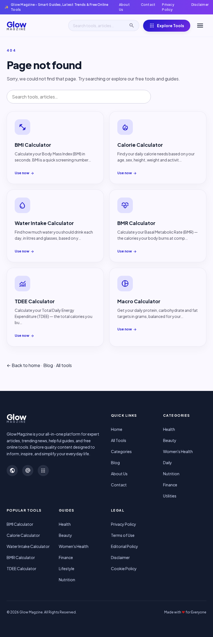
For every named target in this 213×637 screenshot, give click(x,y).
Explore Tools (166, 25)
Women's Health (178, 451)
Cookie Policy (124, 568)
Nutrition (171, 473)
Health (169, 429)
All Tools (118, 440)
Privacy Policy (168, 7)
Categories (121, 451)
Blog (48, 365)
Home (116, 429)
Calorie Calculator (23, 535)
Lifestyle (66, 568)
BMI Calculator (20, 524)
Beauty (169, 440)
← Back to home (23, 365)
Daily (167, 462)
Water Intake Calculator (28, 546)
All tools (64, 365)
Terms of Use (123, 535)
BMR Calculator (21, 557)
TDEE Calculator (21, 568)
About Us (124, 7)
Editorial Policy (124, 546)
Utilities (169, 495)
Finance (170, 484)
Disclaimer (200, 4)
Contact (148, 4)
